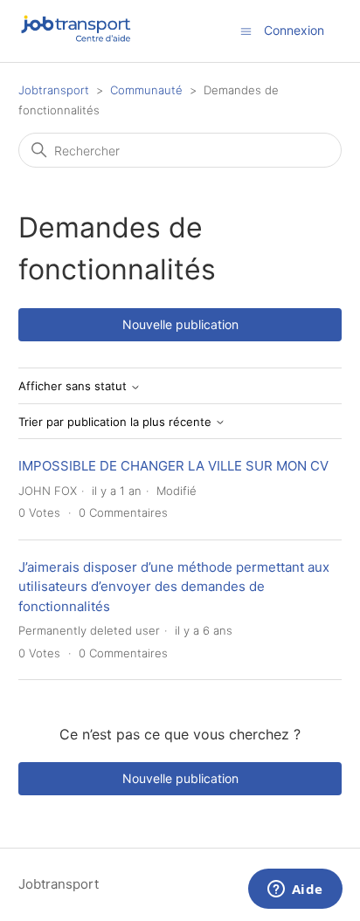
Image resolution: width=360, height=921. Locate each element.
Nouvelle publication (180, 324)
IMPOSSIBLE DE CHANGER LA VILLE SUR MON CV (173, 465)
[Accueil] (76, 39)
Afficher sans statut (74, 386)
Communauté (146, 90)
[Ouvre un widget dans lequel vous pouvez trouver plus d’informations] (295, 890)
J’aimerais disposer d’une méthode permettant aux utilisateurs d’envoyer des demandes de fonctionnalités (173, 587)
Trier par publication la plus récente (116, 422)
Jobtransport (53, 90)
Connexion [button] (294, 30)
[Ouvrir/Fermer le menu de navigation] (246, 30)
